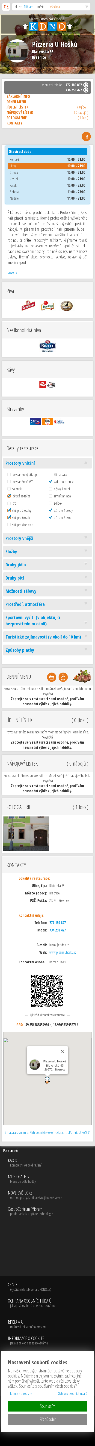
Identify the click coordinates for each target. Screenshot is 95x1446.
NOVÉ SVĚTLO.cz (35, 1195)
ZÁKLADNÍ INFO (18, 96)
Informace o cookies (20, 1393)
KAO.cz (25, 1162)
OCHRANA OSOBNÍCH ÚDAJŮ (32, 1303)
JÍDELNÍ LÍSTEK (47, 107)
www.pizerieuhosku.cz (62, 952)
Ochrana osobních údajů (72, 1393)
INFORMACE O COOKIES (28, 1340)
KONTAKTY (14, 123)
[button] (47, 1080)
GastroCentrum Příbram (30, 1211)
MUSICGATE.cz (22, 1179)
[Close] (62, 1051)
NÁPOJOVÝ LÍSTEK (47, 112)
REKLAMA (27, 1324)
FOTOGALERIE (47, 117)
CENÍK (29, 1287)
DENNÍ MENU (16, 101)
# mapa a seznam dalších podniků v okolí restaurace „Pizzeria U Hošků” (47, 1132)
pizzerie (12, 272)
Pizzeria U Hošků (54, 44)
